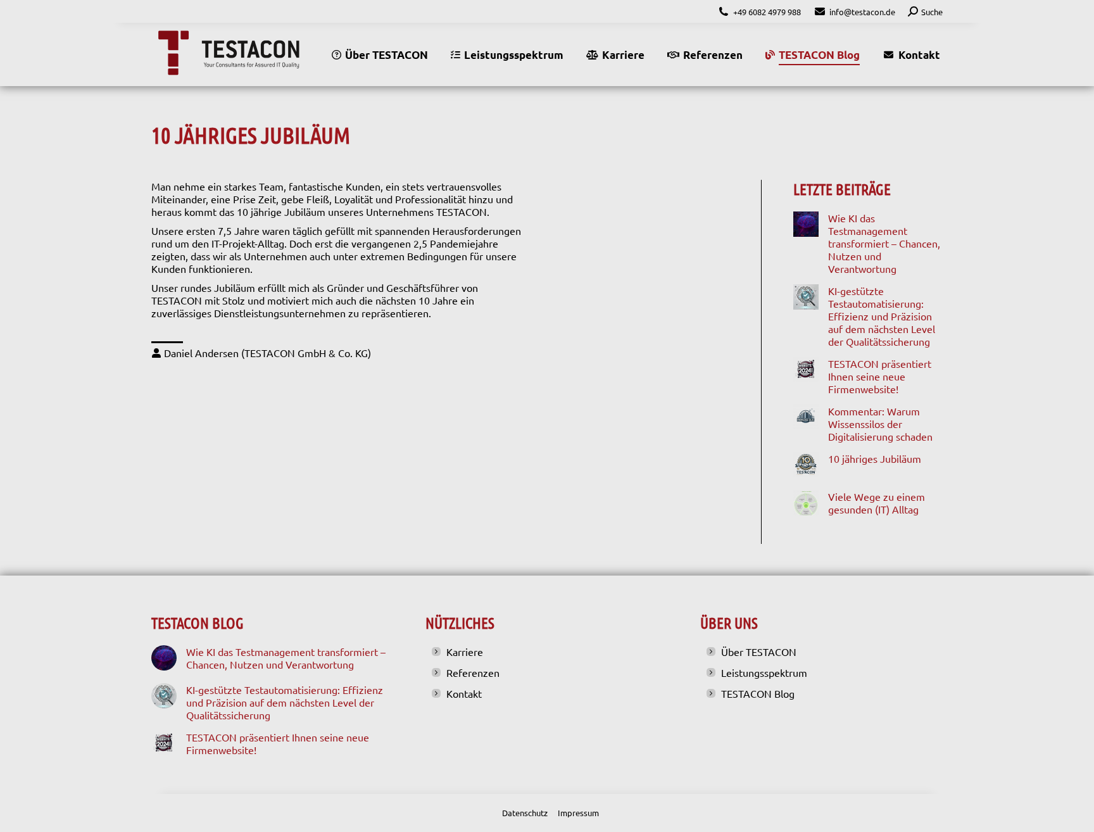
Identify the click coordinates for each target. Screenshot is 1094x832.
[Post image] (806, 224)
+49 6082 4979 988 (767, 11)
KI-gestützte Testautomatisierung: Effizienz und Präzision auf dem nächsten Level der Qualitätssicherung (881, 316)
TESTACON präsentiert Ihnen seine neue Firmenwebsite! (879, 376)
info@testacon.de (862, 11)
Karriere (464, 651)
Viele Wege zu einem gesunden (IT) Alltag (876, 502)
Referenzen (473, 672)
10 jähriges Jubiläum (874, 458)
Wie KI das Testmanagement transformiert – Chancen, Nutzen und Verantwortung (884, 243)
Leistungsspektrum (764, 672)
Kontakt (464, 693)
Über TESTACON (758, 651)
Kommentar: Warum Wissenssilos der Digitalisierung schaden (880, 424)
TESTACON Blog (758, 693)
